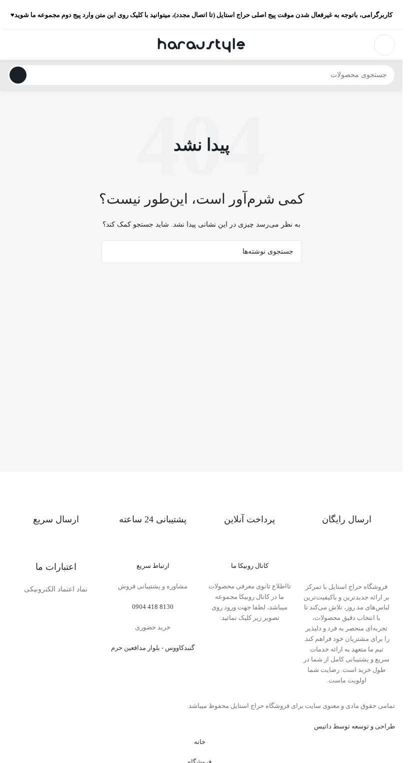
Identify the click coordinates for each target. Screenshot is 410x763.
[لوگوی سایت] (201, 44)
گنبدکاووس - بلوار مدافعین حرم (152, 647)
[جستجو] (18, 75)
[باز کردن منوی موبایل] (384, 45)
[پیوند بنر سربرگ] (201, 15)
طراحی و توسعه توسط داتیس (354, 726)
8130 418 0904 (153, 606)
